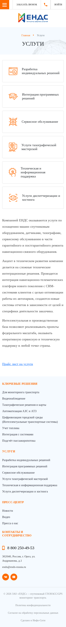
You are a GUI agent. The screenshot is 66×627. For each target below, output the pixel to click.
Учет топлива (10, 428)
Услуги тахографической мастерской (25, 478)
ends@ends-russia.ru (14, 566)
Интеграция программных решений (24, 466)
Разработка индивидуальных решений (26, 460)
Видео (6, 517)
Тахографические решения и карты (24, 404)
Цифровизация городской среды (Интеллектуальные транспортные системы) (30, 419)
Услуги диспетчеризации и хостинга (25, 491)
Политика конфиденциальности (33, 605)
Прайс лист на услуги (17, 364)
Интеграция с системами (17, 434)
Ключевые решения (19, 383)
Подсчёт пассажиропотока (18, 440)
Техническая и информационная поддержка (29, 485)
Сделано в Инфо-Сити (33, 620)
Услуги (8, 451)
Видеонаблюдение (13, 398)
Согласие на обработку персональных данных (33, 612)
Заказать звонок (26, 4)
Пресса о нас (10, 523)
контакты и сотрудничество (16, 533)
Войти (58, 4)
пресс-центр (13, 502)
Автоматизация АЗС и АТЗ (19, 411)
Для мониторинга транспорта (20, 392)
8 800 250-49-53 (20, 548)
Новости (7, 510)
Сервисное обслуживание (18, 472)
